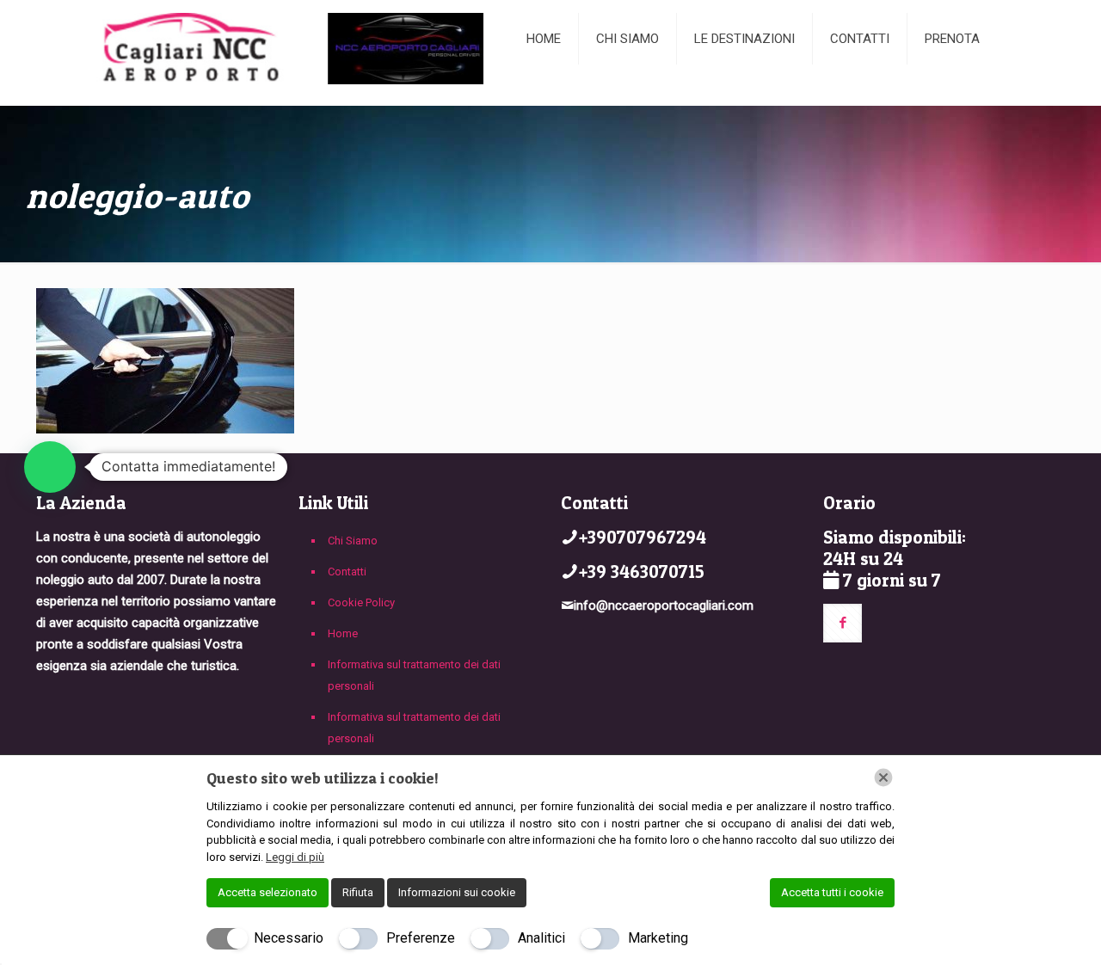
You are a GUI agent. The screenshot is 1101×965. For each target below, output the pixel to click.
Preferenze (420, 938)
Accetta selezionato (267, 892)
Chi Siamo (353, 540)
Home (343, 633)
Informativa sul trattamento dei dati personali (414, 675)
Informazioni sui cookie (456, 892)
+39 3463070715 (641, 571)
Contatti (347, 571)
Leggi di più (295, 857)
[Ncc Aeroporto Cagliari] (268, 52)
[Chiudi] (883, 777)
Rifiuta (357, 892)
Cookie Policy (361, 602)
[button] (50, 467)
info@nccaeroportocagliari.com (663, 605)
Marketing (658, 938)
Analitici (541, 938)
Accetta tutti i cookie (832, 892)
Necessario (288, 938)
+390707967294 (642, 537)
